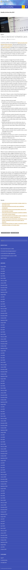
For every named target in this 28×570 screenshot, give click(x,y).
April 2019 (3, 469)
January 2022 (3, 392)
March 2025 (3, 306)
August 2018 (3, 488)
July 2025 (3, 296)
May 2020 (3, 439)
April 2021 (3, 413)
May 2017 (3, 523)
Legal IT (2, 34)
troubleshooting (4, 560)
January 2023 (3, 367)
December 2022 (4, 369)
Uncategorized (4, 562)
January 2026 (3, 282)
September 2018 (4, 486)
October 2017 (3, 511)
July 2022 (3, 381)
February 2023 (4, 364)
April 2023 (3, 360)
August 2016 (3, 544)
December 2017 (4, 507)
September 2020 (4, 430)
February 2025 (4, 308)
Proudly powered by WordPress (6, 568)
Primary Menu (26, 6)
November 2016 (4, 537)
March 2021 (3, 416)
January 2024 (3, 339)
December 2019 (4, 451)
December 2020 (4, 423)
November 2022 (4, 371)
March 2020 (3, 444)
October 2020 (3, 427)
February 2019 (4, 474)
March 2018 (3, 500)
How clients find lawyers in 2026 (7, 248)
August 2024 (3, 322)
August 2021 (3, 404)
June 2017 (3, 521)
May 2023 (3, 357)
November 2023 (4, 343)
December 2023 (4, 341)
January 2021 (3, 420)
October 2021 (3, 399)
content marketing (8, 45)
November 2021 (4, 397)
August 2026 (3, 266)
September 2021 (4, 402)
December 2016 (4, 535)
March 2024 (3, 334)
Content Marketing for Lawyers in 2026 (9, 255)
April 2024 (3, 332)
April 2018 (3, 497)
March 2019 (3, 472)
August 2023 (3, 350)
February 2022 (4, 390)
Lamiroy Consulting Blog (7, 7)
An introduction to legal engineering (8, 253)
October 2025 (3, 289)
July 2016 (3, 547)
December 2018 (4, 479)
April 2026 (3, 275)
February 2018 (4, 502)
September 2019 (4, 458)
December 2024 (4, 313)
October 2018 (3, 483)
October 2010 (3, 549)
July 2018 (3, 490)
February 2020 (4, 446)
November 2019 (4, 453)
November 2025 (4, 287)
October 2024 (3, 317)
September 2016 (4, 542)
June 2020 (3, 437)
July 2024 (3, 325)
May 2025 (3, 301)
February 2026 (4, 280)
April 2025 (3, 303)
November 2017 (4, 509)
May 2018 (3, 495)
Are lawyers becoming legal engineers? (8, 251)
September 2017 (4, 514)
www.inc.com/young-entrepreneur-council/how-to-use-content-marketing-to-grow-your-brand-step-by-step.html (14, 220)
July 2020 (3, 434)
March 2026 (3, 278)
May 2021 (3, 411)
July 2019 (3, 462)
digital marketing (6, 47)
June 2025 (3, 299)
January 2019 (3, 476)
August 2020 (3, 432)
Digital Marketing (14, 232)
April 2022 (3, 385)
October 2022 (3, 374)
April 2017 (3, 526)
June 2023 (3, 355)
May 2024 (3, 329)
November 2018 (4, 481)
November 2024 (4, 315)
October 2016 (3, 540)
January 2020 (3, 448)
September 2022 (4, 376)
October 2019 (3, 455)
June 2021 (3, 409)
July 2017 (3, 518)
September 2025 (4, 292)
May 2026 (3, 273)
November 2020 (4, 425)
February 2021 (4, 418)
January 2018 (3, 504)
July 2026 (3, 268)
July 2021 (3, 406)
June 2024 (3, 327)
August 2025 (3, 294)
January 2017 (3, 533)
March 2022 (3, 388)
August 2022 (3, 378)
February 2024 (4, 336)
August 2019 (3, 460)
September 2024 (4, 320)
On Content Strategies (14, 36)
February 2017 (4, 530)
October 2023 (3, 346)
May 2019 (3, 467)
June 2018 (3, 493)
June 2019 (3, 465)
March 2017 (3, 528)
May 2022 (3, 383)
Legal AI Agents (4, 258)
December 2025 (4, 285)
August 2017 (3, 516)
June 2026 (3, 271)
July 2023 (3, 353)
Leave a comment (11, 39)
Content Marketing (6, 232)
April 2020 (3, 441)
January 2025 (3, 310)
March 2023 (3, 362)
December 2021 (4, 395)
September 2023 (4, 348)
